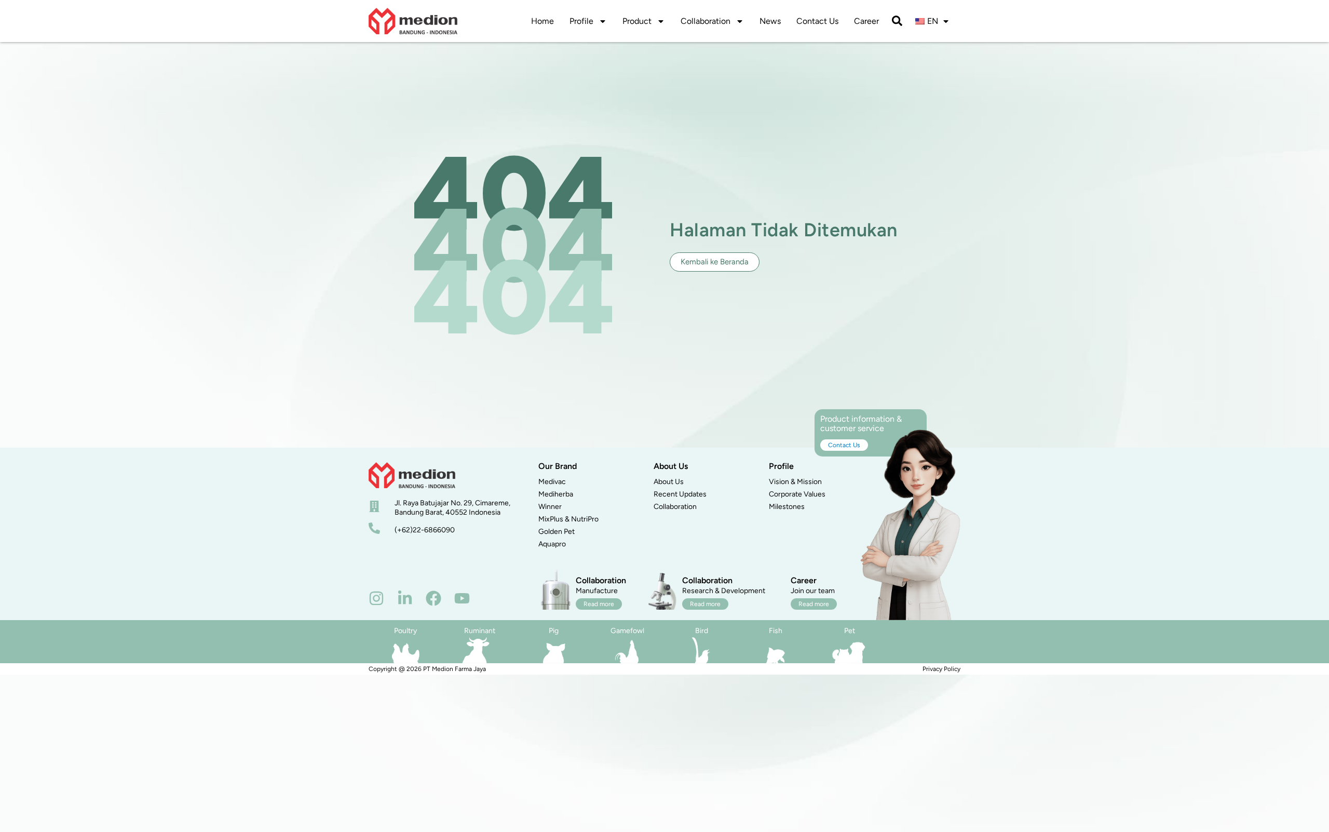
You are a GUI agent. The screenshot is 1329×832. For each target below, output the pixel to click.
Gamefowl (627, 630)
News (770, 21)
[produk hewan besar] (476, 650)
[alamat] (374, 506)
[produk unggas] (405, 650)
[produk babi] (553, 650)
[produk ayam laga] (627, 650)
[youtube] (462, 598)
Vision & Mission (795, 481)
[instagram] (376, 598)
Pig (554, 630)
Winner (550, 506)
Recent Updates (680, 494)
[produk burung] (701, 650)
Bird (701, 630)
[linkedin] (405, 598)
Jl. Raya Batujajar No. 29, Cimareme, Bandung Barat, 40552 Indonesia (452, 508)
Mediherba (555, 494)
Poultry (405, 630)
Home (542, 21)
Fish (775, 630)
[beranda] (412, 475)
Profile (581, 21)
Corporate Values (797, 494)
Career (866, 21)
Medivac (552, 481)
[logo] (413, 21)
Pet (849, 630)
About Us (669, 481)
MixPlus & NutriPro (568, 519)
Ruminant (479, 630)
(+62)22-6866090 (425, 530)
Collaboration (705, 21)
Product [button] (637, 21)
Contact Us (817, 21)
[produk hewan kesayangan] (849, 650)
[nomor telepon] (374, 528)
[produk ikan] (775, 650)
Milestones (787, 506)
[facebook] (433, 598)
